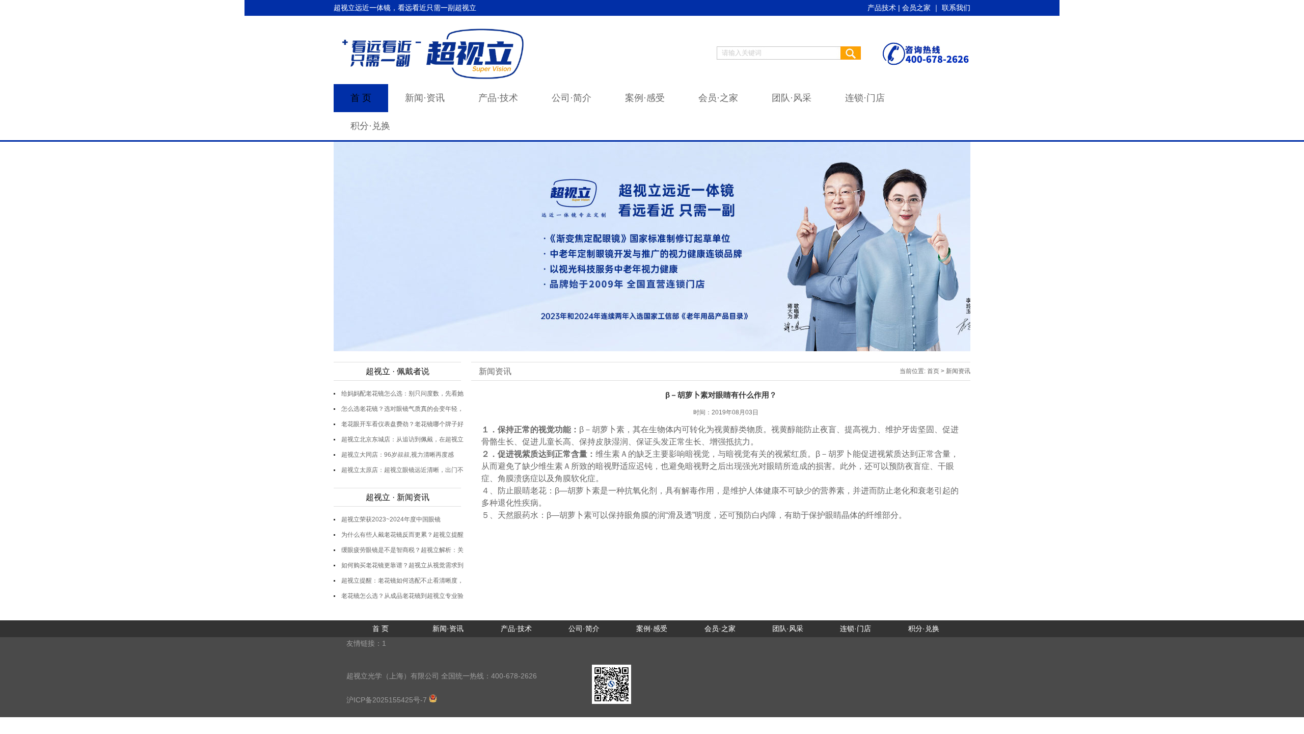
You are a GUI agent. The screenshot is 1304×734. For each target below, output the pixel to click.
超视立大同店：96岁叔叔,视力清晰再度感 (397, 454)
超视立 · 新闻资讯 (397, 497)
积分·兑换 (370, 126)
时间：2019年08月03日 (725, 412)
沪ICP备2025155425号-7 (387, 700)
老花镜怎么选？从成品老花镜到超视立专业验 (402, 595)
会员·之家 (718, 98)
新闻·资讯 (425, 98)
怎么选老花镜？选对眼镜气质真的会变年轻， (402, 408)
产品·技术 (498, 98)
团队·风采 (791, 98)
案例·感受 (645, 98)
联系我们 (956, 8)
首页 (933, 371)
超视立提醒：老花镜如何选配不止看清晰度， (402, 580)
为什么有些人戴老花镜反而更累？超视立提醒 (402, 534)
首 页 (360, 98)
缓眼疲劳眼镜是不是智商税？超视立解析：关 (402, 550)
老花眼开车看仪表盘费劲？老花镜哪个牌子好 (402, 424)
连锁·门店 (865, 98)
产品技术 (881, 8)
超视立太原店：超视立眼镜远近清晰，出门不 (402, 470)
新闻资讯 (495, 371)
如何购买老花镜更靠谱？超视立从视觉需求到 (402, 565)
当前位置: (913, 371)
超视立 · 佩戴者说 (397, 371)
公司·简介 (571, 98)
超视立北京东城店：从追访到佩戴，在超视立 (402, 439)
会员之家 (916, 8)
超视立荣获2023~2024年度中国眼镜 (391, 519)
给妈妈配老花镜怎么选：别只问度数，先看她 (402, 393)
